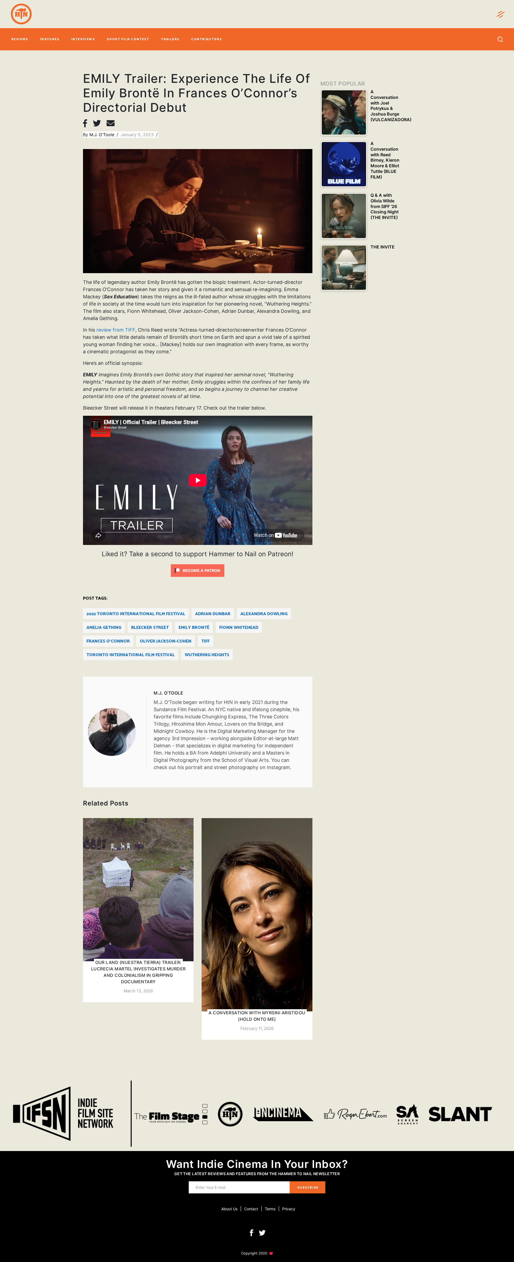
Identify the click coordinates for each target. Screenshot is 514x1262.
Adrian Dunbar (212, 614)
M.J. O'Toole (102, 134)
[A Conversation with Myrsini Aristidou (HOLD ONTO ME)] (257, 929)
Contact (251, 1209)
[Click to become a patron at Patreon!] (197, 570)
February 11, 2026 (257, 1028)
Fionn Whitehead (238, 627)
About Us (229, 1209)
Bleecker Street (150, 627)
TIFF (205, 641)
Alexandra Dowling (264, 614)
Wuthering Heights (207, 655)
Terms (270, 1209)
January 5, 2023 (137, 134)
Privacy (288, 1209)
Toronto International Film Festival (130, 655)
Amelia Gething (103, 627)
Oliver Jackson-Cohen (165, 641)
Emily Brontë (194, 627)
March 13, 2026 (138, 990)
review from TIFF (115, 330)
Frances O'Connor (108, 641)
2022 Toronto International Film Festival (135, 614)
